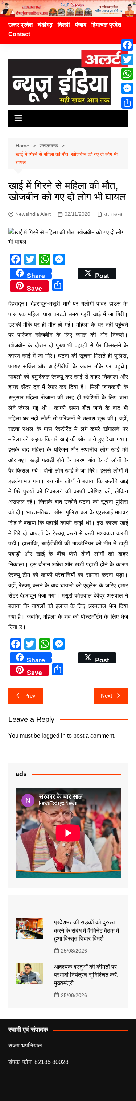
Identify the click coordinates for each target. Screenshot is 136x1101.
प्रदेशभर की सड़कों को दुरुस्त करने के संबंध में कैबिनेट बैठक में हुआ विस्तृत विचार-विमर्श (86, 930)
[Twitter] (127, 59)
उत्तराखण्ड (113, 214)
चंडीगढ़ (45, 25)
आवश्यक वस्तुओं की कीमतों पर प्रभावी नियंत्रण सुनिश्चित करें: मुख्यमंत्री (86, 975)
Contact (19, 34)
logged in (54, 736)
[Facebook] (127, 45)
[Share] (127, 103)
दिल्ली (64, 25)
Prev (30, 695)
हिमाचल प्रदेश (106, 25)
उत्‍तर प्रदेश (20, 25)
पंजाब (80, 25)
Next (106, 695)
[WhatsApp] (127, 74)
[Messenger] (127, 88)
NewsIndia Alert (33, 214)
